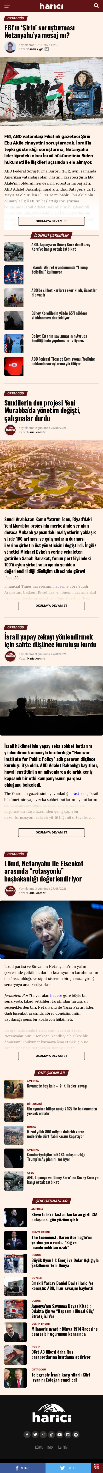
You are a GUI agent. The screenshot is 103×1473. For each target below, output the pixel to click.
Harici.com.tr (36, 432)
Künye (39, 1447)
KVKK (50, 1447)
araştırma (78, 793)
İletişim (63, 1447)
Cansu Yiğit (35, 49)
